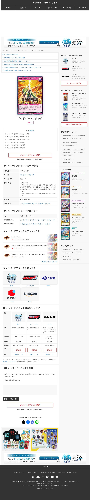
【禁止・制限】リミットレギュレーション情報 (74, 135)
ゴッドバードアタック (27, 175)
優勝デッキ (65, 139)
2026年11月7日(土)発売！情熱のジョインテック (17, 70)
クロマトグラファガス (79, 217)
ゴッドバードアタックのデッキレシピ (19, 139)
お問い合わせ (61, 472)
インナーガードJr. (77, 104)
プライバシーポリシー (32, 472)
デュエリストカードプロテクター (79, 95)
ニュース (38, 8)
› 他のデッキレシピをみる (49, 262)
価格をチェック (19, 354)
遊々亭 (74, 59)
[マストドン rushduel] (47, 477)
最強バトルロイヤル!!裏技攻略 (70, 142)
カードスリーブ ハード (79, 113)
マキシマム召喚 (66, 149)
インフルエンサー (81, 8)
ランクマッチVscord (68, 253)
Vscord (66, 485)
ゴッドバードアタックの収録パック (18, 137)
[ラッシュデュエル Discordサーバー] (38, 477)
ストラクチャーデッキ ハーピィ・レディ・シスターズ (37, 220)
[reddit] (57, 477)
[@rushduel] (33, 477)
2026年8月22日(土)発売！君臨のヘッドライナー (17, 61)
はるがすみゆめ (78, 249)
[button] (31, 131)
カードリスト (67, 8)
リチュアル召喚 (66, 152)
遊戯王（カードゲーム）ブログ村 (71, 260)
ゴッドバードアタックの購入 (16, 142)
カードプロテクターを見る (74, 125)
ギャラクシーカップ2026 (11, 54)
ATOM (69, 472)
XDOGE (79, 253)
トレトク (74, 74)
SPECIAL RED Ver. (67, 159)
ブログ (8, 8)
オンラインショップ (9, 362)
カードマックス (77, 66)
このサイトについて (18, 472)
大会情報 (23, 8)
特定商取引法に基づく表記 (48, 472)
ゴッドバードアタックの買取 (16, 145)
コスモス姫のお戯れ (78, 231)
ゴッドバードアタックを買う (30, 155)
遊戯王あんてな (66, 249)
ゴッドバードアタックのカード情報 (18, 134)
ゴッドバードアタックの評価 (16, 148)
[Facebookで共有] (28, 422)
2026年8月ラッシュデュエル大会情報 (14, 58)
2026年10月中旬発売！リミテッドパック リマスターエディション (22, 67)
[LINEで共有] (36, 422)
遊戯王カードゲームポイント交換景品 (72, 162)
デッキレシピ (52, 8)
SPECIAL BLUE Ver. (67, 156)
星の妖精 (74, 176)
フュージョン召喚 (78, 149)
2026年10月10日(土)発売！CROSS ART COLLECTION (19, 64)
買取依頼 (18, 350)
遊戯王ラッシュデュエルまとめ (45, 3)
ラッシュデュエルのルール (69, 145)
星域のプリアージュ (78, 204)
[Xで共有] (23, 422)
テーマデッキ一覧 (76, 139)
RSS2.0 (75, 472)
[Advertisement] (45, 23)
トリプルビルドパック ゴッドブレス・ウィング (35, 203)
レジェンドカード (78, 152)
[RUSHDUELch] (52, 477)
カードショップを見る (74, 83)
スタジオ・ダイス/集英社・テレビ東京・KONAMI (53, 481)
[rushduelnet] (43, 477)
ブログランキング (67, 256)
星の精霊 (74, 190)
